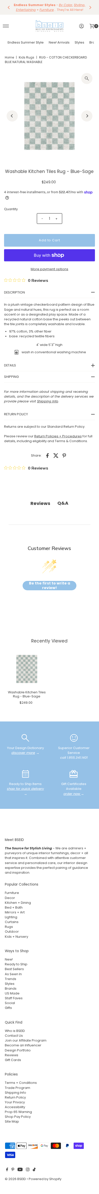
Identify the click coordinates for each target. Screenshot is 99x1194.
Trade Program (17, 1088)
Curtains (12, 922)
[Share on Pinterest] (64, 455)
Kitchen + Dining (18, 903)
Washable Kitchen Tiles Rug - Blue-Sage (27, 694)
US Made (12, 993)
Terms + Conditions (21, 1083)
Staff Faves (14, 998)
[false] (25, 737)
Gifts (8, 1008)
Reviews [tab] (40, 503)
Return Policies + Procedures (58, 436)
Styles (79, 42)
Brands (10, 988)
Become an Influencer (23, 1045)
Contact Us (14, 1035)
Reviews (11, 1055)
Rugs (9, 927)
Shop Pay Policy (18, 1116)
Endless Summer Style (26, 42)
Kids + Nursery (16, 936)
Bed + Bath (14, 907)
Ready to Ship (16, 964)
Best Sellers (14, 969)
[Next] (90, 7)
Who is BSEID (15, 1031)
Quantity (11, 209)
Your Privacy (15, 1102)
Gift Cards (13, 1060)
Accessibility (15, 1107)
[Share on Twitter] (56, 455)
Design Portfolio (18, 1050)
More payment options (49, 269)
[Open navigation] (6, 26)
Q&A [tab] (62, 503)
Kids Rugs (26, 57)
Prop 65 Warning (18, 1112)
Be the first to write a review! (49, 585)
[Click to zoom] (86, 78)
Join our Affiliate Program (25, 1040)
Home (9, 57)
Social (10, 1003)
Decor (10, 898)
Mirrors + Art (15, 912)
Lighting (11, 917)
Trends (10, 979)
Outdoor (12, 931)
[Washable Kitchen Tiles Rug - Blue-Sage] (27, 669)
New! (9, 959)
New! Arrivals (59, 42)
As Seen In (13, 974)
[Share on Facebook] (47, 455)
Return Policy (15, 1097)
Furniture (12, 893)
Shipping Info (15, 1092)
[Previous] (9, 7)
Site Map (12, 1121)
